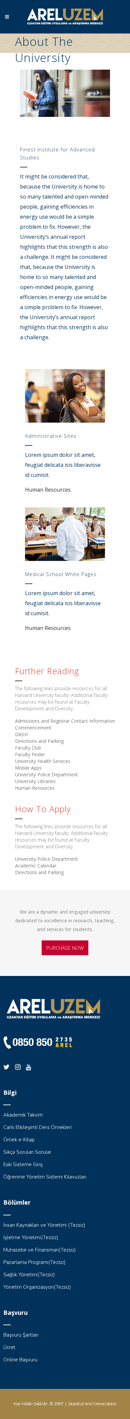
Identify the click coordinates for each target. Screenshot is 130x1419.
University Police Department (46, 774)
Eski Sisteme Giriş (23, 1164)
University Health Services (42, 761)
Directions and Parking (39, 741)
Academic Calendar (35, 865)
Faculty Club (28, 747)
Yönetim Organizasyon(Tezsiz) (37, 1287)
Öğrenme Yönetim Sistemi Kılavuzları (44, 1177)
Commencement (33, 727)
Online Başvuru (20, 1359)
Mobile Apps (28, 768)
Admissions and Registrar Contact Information (65, 721)
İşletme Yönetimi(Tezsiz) (30, 1237)
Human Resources (48, 489)
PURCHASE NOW (65, 947)
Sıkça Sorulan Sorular (27, 1152)
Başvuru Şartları (20, 1335)
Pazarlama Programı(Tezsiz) (34, 1262)
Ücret (9, 1347)
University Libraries (35, 781)
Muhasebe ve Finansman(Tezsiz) (39, 1250)
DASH (21, 734)
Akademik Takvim (23, 1115)
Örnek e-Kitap (19, 1139)
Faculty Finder (30, 754)
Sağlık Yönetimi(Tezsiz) (29, 1274)
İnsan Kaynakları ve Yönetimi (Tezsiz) (44, 1225)
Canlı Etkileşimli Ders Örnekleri (37, 1127)
